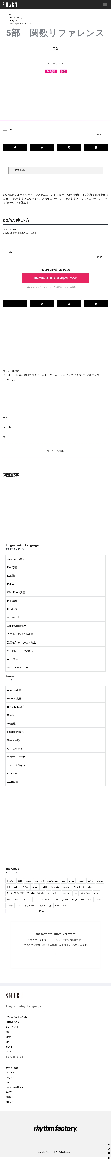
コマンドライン (16, 765)
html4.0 (44, 887)
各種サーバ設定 (16, 757)
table (96, 893)
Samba (11, 715)
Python (11, 584)
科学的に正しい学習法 (20, 650)
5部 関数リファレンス (20, 23)
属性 (90, 899)
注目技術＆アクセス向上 (21, 642)
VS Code (26, 899)
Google (10, 905)
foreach (81, 880)
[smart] (10, 3)
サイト (7, 436)
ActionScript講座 (16, 625)
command (39, 880)
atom (90, 887)
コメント (9, 380)
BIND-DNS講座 (16, 706)
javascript (55, 887)
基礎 (64, 905)
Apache (10, 1072)
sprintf (90, 880)
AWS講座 (12, 782)
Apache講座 (14, 690)
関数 (63, 71)
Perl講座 (13, 20)
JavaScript (12, 1027)
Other (9, 1051)
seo (82, 899)
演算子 (42, 905)
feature (55, 899)
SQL (9, 1032)
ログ (19, 905)
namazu (66, 893)
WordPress (85, 893)
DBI (8, 887)
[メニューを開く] (105, 4)
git (49, 893)
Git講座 (11, 723)
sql (15, 887)
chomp (100, 880)
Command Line (14, 1087)
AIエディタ (13, 617)
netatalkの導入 (15, 731)
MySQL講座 (14, 698)
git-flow (65, 899)
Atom (9, 1046)
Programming (16, 17)
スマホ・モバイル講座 (20, 634)
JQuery (56, 893)
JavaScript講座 (15, 559)
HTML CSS (12, 1022)
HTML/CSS (13, 609)
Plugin (74, 899)
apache (66, 887)
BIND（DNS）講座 (15, 893)
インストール (78, 887)
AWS (9, 1092)
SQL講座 (12, 575)
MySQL (10, 1077)
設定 (9, 899)
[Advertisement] (55, 99)
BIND (9, 1097)
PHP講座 (12, 600)
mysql (34, 887)
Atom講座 (12, 659)
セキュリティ (15, 748)
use (63, 880)
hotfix (36, 899)
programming (52, 880)
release (45, 899)
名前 (5, 417)
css (75, 893)
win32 (71, 880)
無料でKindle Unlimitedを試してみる (55, 278)
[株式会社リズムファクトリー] (55, 1129)
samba (98, 899)
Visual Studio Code (18, 667)
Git (8, 1082)
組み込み (24, 887)
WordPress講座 (16, 592)
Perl (8, 1036)
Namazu (12, 773)
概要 (16, 899)
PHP (9, 1041)
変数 (57, 905)
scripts (28, 880)
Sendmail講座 (15, 740)
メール (7, 427)
